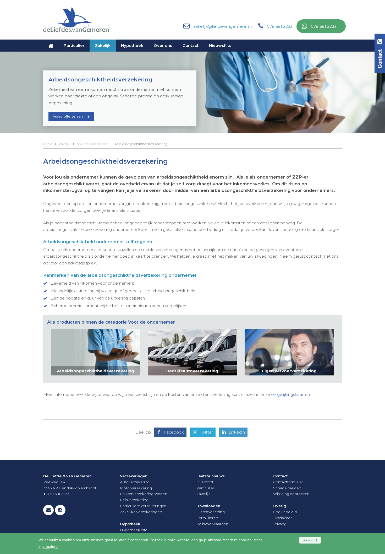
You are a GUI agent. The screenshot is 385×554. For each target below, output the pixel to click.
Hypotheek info (133, 530)
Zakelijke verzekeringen (141, 512)
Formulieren (207, 518)
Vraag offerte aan (68, 116)
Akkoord (310, 540)
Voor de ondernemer (92, 144)
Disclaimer (282, 518)
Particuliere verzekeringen (143, 506)
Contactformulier (288, 482)
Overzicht (204, 482)
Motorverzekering (136, 488)
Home (47, 144)
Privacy (279, 524)
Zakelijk (64, 144)
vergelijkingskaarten (290, 394)
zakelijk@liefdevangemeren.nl (223, 26)
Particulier (205, 488)
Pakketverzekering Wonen (143, 494)
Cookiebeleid (285, 512)
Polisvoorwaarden (212, 524)
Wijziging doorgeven (291, 494)
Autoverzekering (135, 482)
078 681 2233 (280, 26)
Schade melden (287, 488)
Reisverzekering (134, 500)
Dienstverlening (210, 512)
